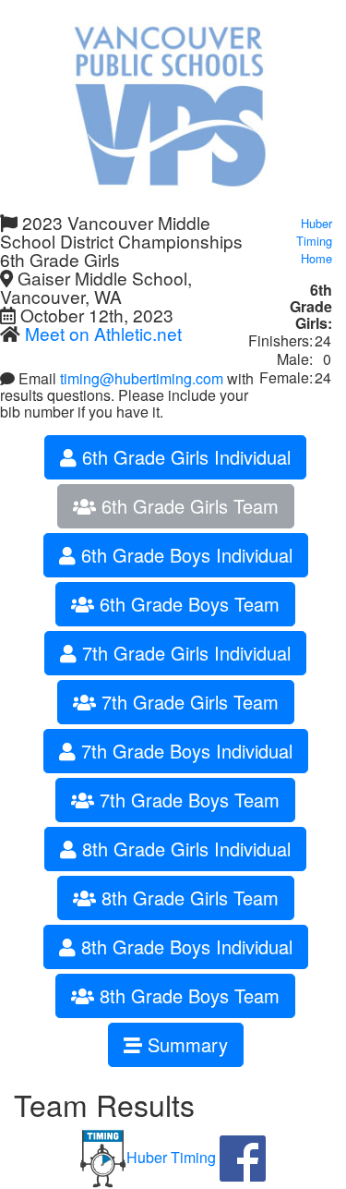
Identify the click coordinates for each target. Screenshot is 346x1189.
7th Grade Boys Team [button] (187, 799)
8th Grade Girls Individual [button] (184, 848)
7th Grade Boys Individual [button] (184, 750)
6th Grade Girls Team (187, 505)
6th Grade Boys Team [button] (187, 603)
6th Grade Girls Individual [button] (184, 456)
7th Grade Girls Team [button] (187, 701)
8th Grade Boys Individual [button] (184, 946)
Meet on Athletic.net (103, 333)
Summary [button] (185, 1044)
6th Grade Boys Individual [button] (184, 554)
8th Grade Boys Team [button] (187, 995)
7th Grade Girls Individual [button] (184, 652)
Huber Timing (171, 1157)
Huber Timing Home (314, 240)
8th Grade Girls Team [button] (187, 897)
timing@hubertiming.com (141, 378)
